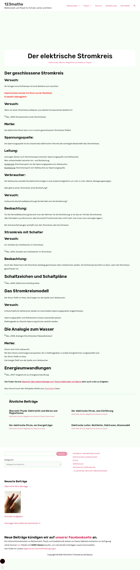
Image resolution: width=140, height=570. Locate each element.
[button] (78, 5)
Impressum (78, 464)
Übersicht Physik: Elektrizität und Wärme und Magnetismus (33, 412)
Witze (75, 460)
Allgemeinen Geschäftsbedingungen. (39, 548)
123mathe (13, 4)
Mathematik (72, 6)
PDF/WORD (125, 6)
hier (19, 545)
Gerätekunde (111, 6)
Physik (86, 6)
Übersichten (50, 416)
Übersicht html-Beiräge (16, 486)
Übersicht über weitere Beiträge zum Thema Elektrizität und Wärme (51, 381)
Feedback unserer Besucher (86, 453)
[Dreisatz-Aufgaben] (12, 502)
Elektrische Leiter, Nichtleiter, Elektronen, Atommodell (100, 425)
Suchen (61, 454)
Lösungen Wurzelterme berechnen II (22, 523)
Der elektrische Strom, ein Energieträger (31, 425)
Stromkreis (50, 388)
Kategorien (9, 460)
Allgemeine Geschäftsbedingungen (90, 471)
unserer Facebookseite (73, 537)
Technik (98, 6)
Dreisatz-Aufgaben (13, 516)
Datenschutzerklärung (84, 467)
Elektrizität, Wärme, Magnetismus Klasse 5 (67, 62)
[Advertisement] (70, 28)
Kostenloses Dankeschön (85, 457)
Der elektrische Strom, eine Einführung (92, 411)
